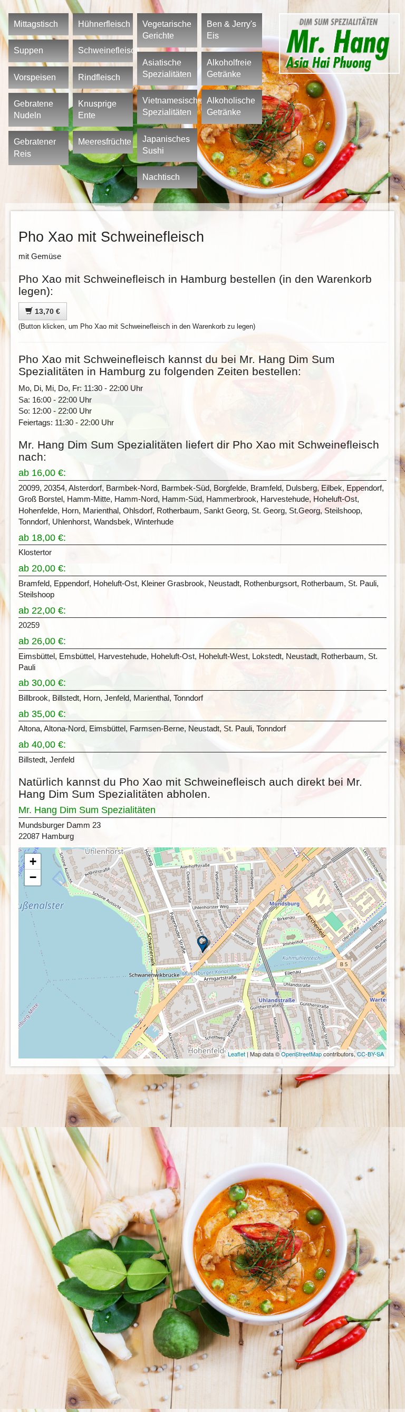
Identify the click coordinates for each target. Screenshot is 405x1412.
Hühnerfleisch (104, 24)
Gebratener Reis (35, 147)
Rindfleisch (99, 77)
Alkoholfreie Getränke (229, 68)
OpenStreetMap (301, 1054)
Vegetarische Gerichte (166, 30)
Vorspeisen (35, 77)
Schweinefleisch (105, 50)
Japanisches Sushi (166, 145)
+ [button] (33, 861)
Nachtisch (161, 177)
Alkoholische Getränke (231, 106)
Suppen (28, 50)
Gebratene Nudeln (33, 109)
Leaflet (236, 1054)
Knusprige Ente (97, 109)
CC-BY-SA (370, 1054)
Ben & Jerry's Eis (231, 30)
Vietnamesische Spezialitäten (169, 106)
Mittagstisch (36, 24)
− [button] (33, 877)
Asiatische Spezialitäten (166, 68)
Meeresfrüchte (104, 141)
